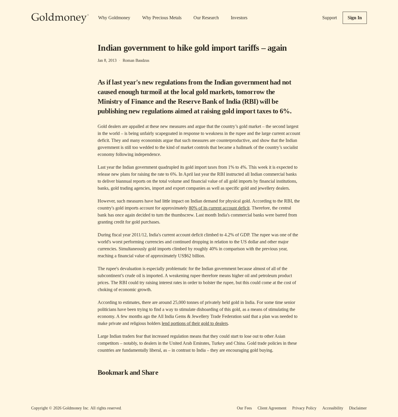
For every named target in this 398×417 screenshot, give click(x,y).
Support (329, 17)
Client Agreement (272, 408)
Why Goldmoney (114, 17)
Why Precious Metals (162, 17)
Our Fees (244, 408)
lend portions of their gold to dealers (195, 323)
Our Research (206, 17)
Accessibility (332, 408)
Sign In (355, 17)
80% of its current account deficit (219, 207)
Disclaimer (358, 408)
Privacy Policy (304, 408)
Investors (239, 17)
